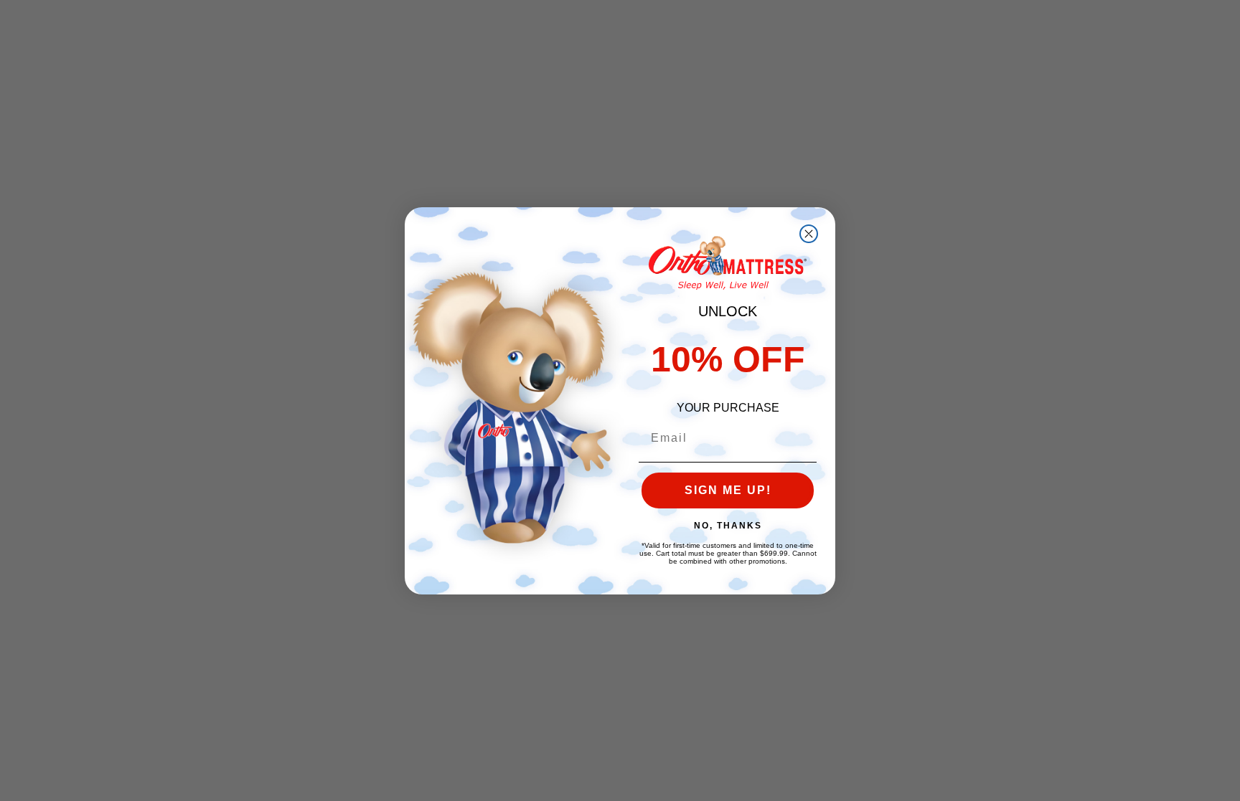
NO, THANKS (728, 526)
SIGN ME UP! (728, 490)
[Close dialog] (808, 233)
